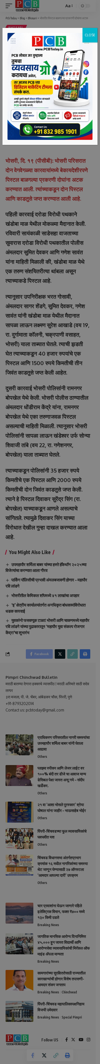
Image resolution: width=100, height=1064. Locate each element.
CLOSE (90, 35)
